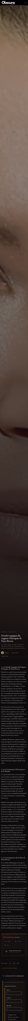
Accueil (3, 632)
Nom (8, 990)
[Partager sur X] (14, 963)
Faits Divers (12, 632)
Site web (9, 1005)
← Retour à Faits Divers (9, 968)
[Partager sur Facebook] (10, 963)
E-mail (9, 998)
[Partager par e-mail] (18, 963)
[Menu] (25, 2)
